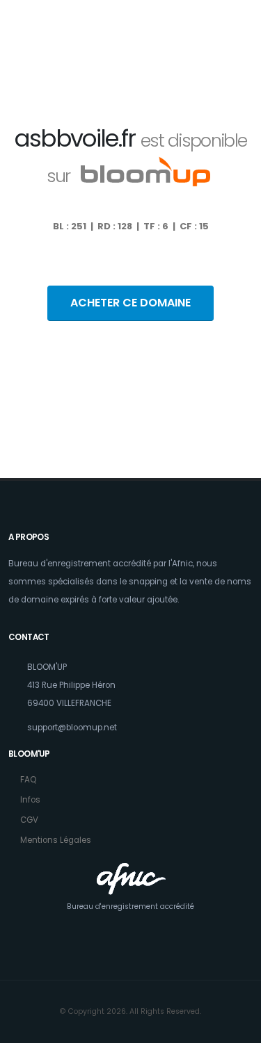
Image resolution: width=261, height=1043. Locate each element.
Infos (30, 799)
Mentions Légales (55, 840)
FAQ (28, 779)
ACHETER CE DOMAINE (130, 303)
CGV (29, 820)
